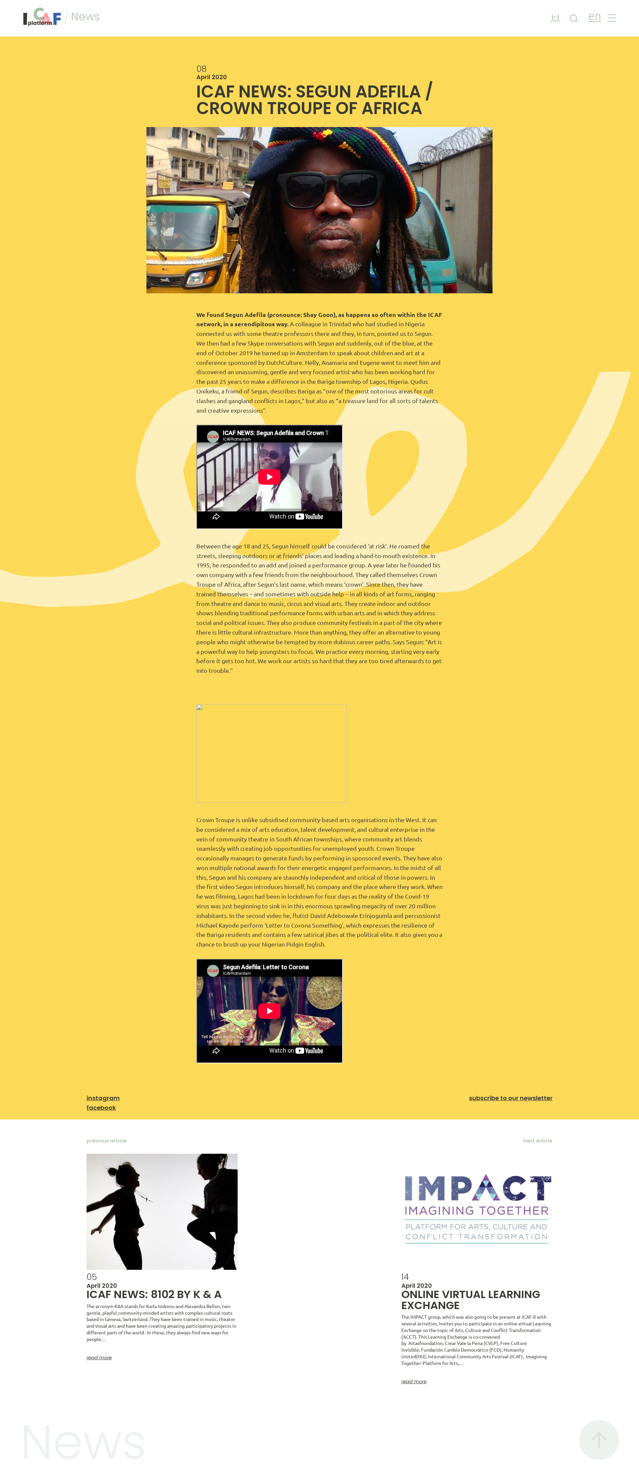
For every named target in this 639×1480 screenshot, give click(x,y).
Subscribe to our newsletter (510, 1098)
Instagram (103, 1098)
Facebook (101, 1108)
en (594, 17)
